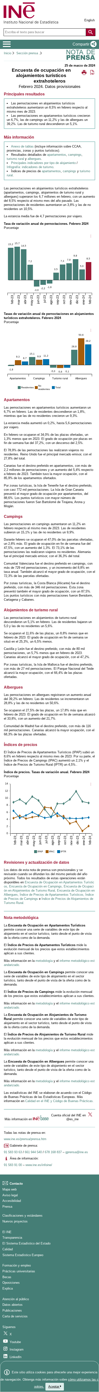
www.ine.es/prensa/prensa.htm (25, 1139)
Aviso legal (10, 1195)
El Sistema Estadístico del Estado (26, 1243)
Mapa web (9, 1189)
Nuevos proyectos (15, 1221)
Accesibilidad (11, 1201)
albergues (34, 159)
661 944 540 (33, 1152)
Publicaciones (12, 1310)
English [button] (89, 20)
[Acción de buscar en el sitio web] (90, 32)
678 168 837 (53, 1152)
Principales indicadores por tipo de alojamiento (43, 163)
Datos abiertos (12, 1304)
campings (74, 154)
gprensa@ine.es (76, 1152)
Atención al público (15, 1299)
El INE (7, 1232)
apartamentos (56, 154)
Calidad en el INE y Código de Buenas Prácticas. (59, 1101)
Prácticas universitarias (18, 1271)
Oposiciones (11, 1282)
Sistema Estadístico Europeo (22, 1255)
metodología (44, 961)
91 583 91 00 (13, 1165)
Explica (7, 1288)
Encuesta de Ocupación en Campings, (36, 886)
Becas (6, 1277)
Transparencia (12, 1237)
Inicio (7, 53)
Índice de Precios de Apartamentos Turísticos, (52, 894)
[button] (84, 44)
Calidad (7, 1249)
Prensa (7, 1206)
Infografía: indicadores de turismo (30, 167)
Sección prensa (27, 53)
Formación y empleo (16, 1265)
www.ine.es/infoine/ (38, 1165)
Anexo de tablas (22, 146)
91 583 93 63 (13, 1152)
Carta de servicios (15, 1316)
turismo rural (15, 159)
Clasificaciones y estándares (22, 1215)
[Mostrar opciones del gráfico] (90, 236)
